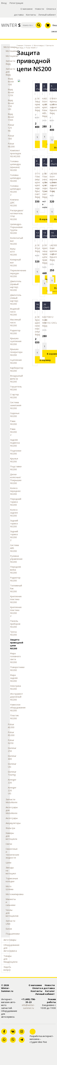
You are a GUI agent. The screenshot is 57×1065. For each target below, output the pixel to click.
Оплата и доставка (43, 988)
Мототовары (39, 45)
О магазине (26, 8)
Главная (20, 45)
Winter (9, 25)
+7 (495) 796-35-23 (28, 1001)
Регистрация (16, 2)
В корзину (45, 219)
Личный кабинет (47, 14)
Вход (4, 2)
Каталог (28, 45)
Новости (39, 8)
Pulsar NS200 (31, 48)
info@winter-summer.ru (28, 1006)
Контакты (31, 14)
